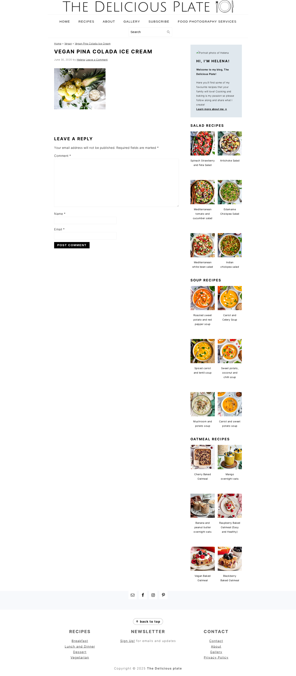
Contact (216, 641)
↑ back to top (148, 621)
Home (57, 43)
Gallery (216, 652)
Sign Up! (127, 641)
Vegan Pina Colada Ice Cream (93, 43)
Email (59, 229)
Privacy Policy (216, 657)
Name (59, 214)
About (216, 646)
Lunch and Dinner (80, 646)
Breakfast (80, 641)
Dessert (80, 652)
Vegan (68, 43)
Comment (62, 156)
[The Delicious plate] (148, 12)
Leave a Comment (97, 59)
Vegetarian (80, 657)
